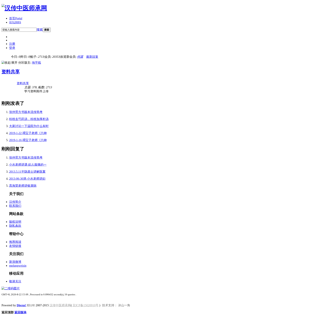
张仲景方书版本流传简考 (26, 112)
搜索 (40, 29)
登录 (12, 47)
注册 (12, 43)
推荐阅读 (15, 241)
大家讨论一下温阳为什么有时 (29, 126)
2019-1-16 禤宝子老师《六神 (28, 140)
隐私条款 (15, 225)
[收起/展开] (9, 63)
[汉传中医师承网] (24, 8)
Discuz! (21, 305)
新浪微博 (15, 261)
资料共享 (11, 71)
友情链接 (15, 245)
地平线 (36, 62)
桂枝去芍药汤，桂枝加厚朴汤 (29, 119)
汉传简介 (15, 201)
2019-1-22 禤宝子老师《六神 (28, 133)
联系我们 (15, 205)
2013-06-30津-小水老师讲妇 (27, 178)
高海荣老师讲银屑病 (22, 185)
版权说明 (15, 221)
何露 (80, 56)
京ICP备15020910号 (86, 305)
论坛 (15, 22)
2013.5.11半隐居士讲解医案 (27, 171)
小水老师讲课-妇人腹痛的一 (28, 164)
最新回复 (92, 56)
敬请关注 (15, 281)
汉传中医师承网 (60, 305)
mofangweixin (17, 265)
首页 (15, 18)
